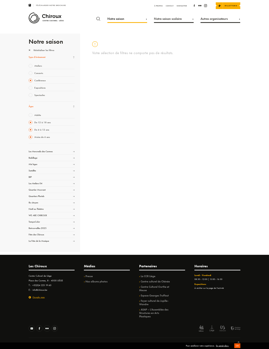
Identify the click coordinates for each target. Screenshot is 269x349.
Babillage (33, 157)
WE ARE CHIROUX (38, 215)
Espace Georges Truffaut (155, 295)
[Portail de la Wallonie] (201, 329)
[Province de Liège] (233, 329)
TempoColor (34, 221)
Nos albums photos (96, 281)
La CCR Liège (148, 276)
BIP (30, 177)
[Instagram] (205, 6)
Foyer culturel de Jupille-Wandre (154, 302)
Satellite (32, 170)
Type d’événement (37, 57)
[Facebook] (194, 6)
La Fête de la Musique (39, 240)
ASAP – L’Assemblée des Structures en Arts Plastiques (153, 313)
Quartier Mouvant (37, 189)
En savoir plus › (222, 345)
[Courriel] (32, 328)
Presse (89, 276)
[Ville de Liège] (212, 329)
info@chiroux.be (40, 289)
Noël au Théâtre (36, 209)
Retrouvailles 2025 (38, 228)
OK (237, 345)
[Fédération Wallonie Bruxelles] (222, 329)
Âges (31, 106)
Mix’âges (33, 164)
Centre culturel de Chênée (155, 281)
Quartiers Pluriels (36, 196)
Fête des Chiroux (36, 234)
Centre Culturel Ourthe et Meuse (154, 288)
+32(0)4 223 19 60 (41, 285)
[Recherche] (98, 18)
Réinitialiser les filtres (43, 50)
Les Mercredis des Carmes (41, 151)
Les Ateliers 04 (35, 183)
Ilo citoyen (33, 202)
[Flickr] (199, 6)
